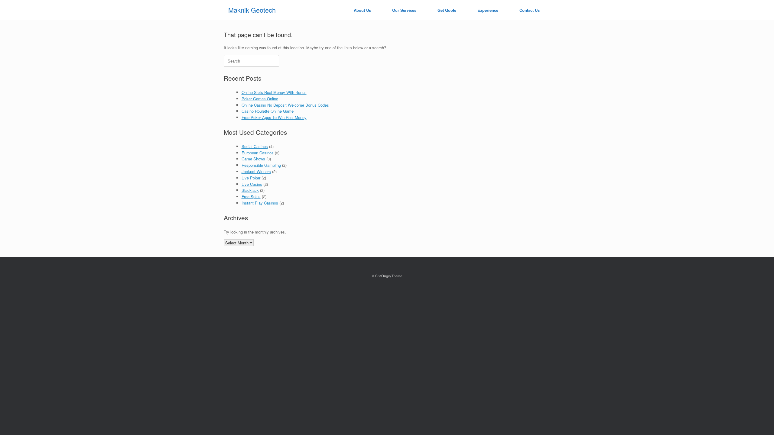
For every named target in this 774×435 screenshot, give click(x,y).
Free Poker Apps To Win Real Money (274, 117)
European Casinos (258, 153)
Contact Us (529, 10)
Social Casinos (255, 146)
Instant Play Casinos (260, 203)
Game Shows (253, 159)
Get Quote (446, 10)
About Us (362, 10)
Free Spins (251, 196)
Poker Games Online (260, 99)
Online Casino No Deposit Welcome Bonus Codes (285, 105)
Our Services (404, 10)
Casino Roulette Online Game (268, 111)
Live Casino (252, 184)
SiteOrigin (383, 275)
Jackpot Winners (256, 171)
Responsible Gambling (261, 165)
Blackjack (250, 190)
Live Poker (251, 178)
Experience (487, 10)
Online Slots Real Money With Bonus (274, 92)
